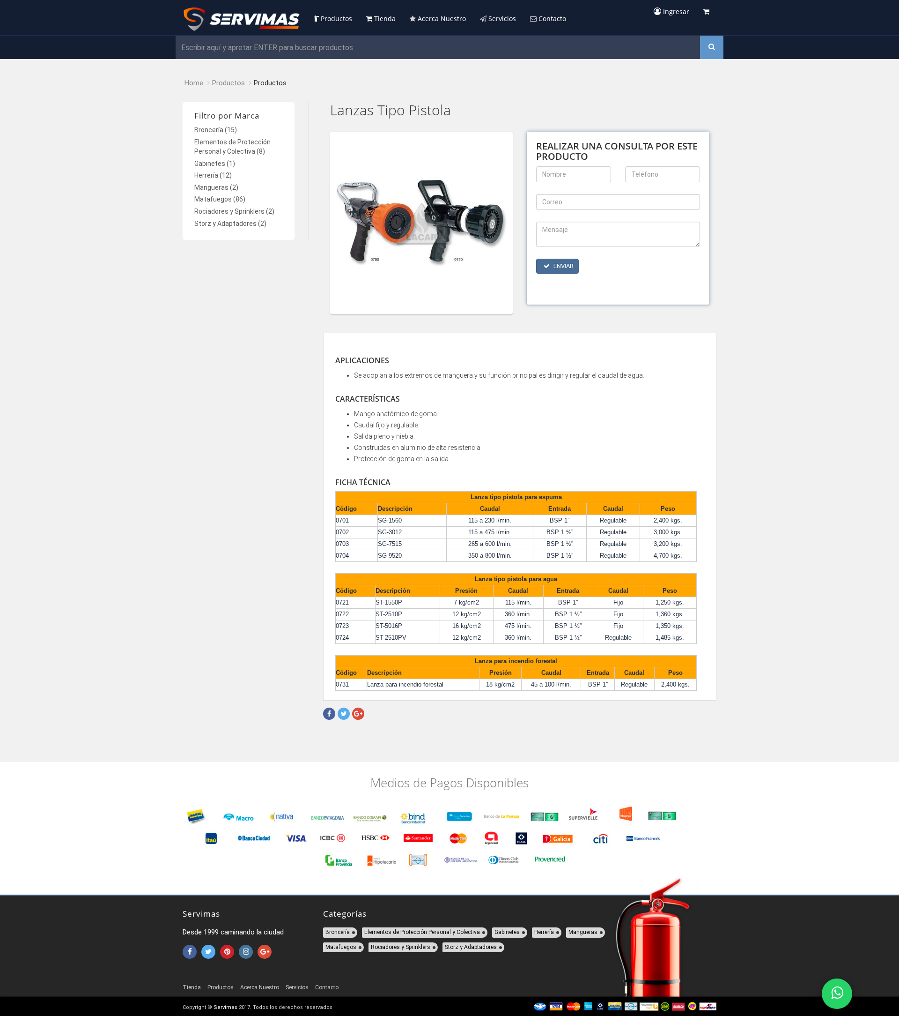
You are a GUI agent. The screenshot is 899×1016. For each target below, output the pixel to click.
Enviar (563, 265)
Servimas (225, 1007)
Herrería (213, 175)
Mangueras (216, 187)
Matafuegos (219, 199)
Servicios (501, 18)
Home (193, 83)
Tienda (384, 18)
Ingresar (675, 11)
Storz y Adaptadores (230, 223)
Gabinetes (214, 163)
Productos (335, 18)
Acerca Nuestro (441, 18)
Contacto (551, 18)
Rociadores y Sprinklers (234, 211)
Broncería (215, 130)
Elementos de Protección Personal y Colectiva (422, 932)
